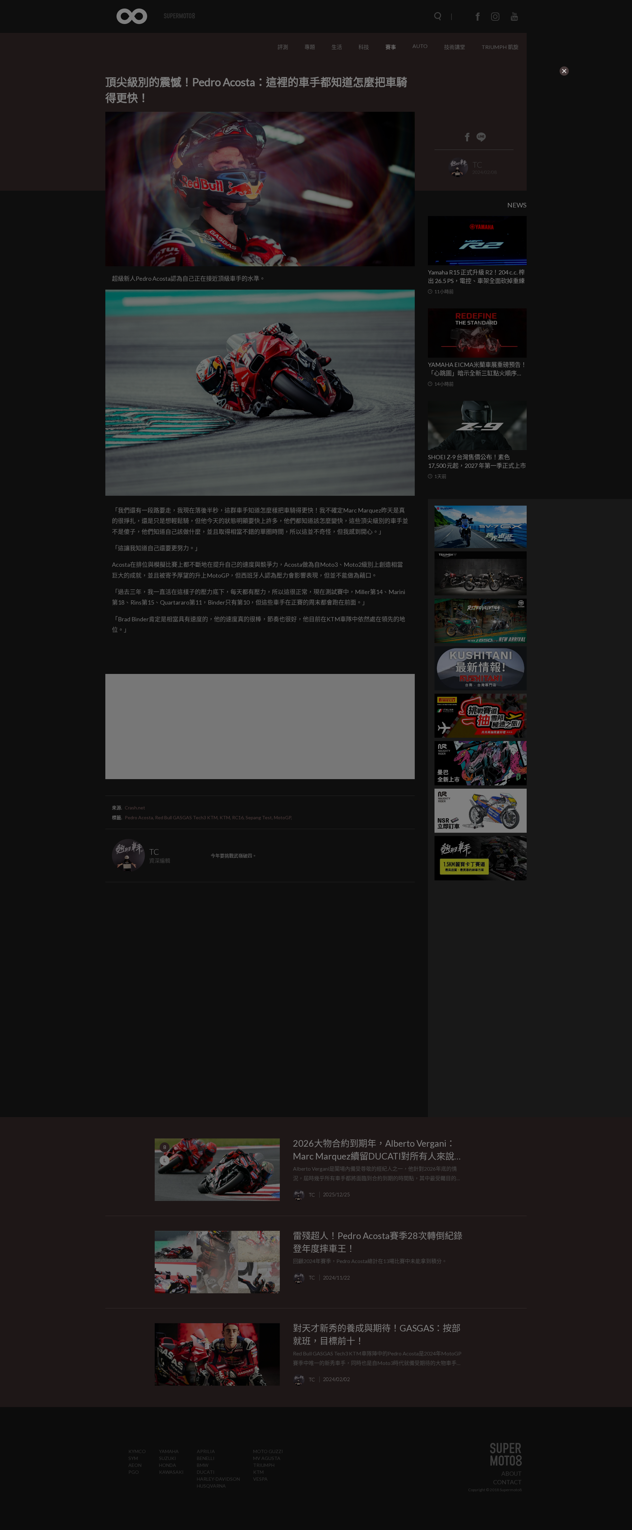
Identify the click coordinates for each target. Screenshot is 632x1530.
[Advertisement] (260, 118)
